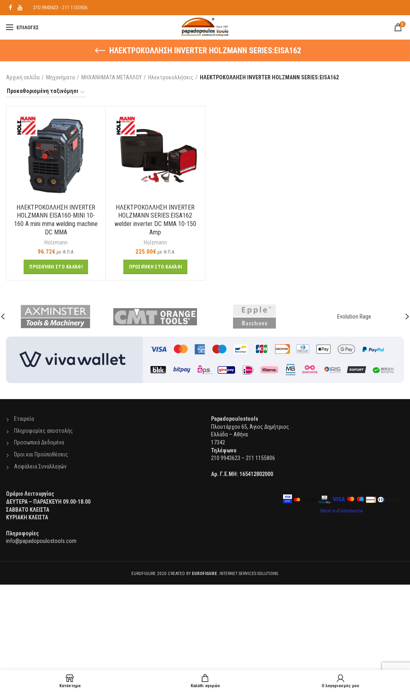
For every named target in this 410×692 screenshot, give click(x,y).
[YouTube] (20, 7)
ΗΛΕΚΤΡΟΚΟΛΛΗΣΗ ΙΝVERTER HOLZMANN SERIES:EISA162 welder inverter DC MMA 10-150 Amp (155, 220)
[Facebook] (10, 7)
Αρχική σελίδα (23, 77)
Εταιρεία (24, 419)
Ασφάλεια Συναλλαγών (40, 466)
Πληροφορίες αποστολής (43, 431)
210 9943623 (45, 7)
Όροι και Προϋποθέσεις (41, 454)
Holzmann (56, 242)
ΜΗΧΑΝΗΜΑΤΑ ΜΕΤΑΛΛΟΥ (111, 77)
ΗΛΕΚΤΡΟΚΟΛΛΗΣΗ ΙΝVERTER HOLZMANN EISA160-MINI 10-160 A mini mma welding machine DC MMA (56, 220)
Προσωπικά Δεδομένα (39, 442)
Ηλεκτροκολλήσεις (170, 77)
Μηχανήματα (60, 77)
